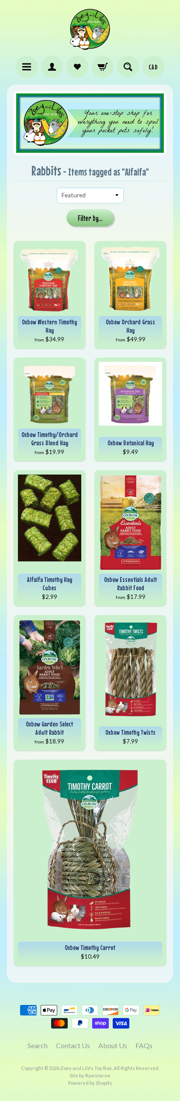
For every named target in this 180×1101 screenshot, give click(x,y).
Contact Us (73, 1045)
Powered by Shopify (90, 1083)
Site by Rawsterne (90, 1075)
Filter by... (90, 218)
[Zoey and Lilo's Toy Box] (90, 46)
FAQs (143, 1045)
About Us (112, 1045)
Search (38, 1045)
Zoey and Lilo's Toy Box (86, 1068)
